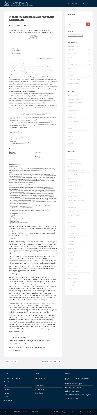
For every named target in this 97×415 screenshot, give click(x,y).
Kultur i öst (71, 226)
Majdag (6, 393)
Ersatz (70, 106)
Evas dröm (71, 178)
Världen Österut (73, 274)
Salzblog (70, 263)
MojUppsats (72, 241)
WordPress (90, 412)
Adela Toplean (72, 159)
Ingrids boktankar (73, 215)
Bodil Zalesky (57, 412)
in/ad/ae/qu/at (72, 114)
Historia (70, 76)
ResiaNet (71, 256)
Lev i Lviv (71, 125)
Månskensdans (72, 233)
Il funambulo (72, 208)
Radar (70, 132)
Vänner (6, 397)
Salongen (71, 143)
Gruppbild (7, 389)
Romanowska (72, 140)
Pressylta (71, 248)
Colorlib (79, 412)
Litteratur (71, 50)
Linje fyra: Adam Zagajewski (74, 387)
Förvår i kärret (8, 382)
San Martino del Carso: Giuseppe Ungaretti (78, 395)
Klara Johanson (39, 393)
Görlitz (6, 386)
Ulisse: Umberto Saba (71, 398)
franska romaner (73, 110)
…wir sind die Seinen (74, 156)
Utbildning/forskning (74, 79)
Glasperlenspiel (39, 386)
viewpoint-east (72, 278)
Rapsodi (70, 252)
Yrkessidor (85, 3)
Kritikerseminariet (73, 121)
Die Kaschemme (73, 174)
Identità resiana (73, 204)
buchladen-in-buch (73, 99)
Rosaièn (70, 259)
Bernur (70, 167)
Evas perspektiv (73, 182)
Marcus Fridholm (73, 237)
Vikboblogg (71, 282)
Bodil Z (21, 25)
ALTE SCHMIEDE (73, 95)
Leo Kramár (71, 230)
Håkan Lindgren (73, 196)
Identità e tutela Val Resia (76, 200)
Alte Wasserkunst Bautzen (12, 378)
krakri (70, 222)
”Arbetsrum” (75, 3)
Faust (36, 382)
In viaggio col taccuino (75, 211)
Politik (27, 25)
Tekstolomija (72, 271)
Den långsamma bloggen (76, 171)
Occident (71, 245)
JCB (69, 219)
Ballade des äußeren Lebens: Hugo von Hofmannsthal (77, 379)
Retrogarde (71, 136)
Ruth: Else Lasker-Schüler (73, 391)
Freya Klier (71, 189)
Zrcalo (70, 289)
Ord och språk (72, 64)
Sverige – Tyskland (74, 83)
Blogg (67, 3)
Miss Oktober (8, 400)
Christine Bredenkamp (75, 103)
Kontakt (35, 412)
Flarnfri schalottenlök (74, 185)
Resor (70, 57)
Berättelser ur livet (73, 46)
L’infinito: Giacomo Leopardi (73, 384)
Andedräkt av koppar (74, 163)
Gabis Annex (72, 193)
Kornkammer (72, 117)
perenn (70, 129)
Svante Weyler (72, 267)
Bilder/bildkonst (73, 53)
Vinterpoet (71, 285)
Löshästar (71, 72)
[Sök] (88, 24)
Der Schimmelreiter (40, 378)
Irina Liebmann (39, 389)
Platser (70, 68)
